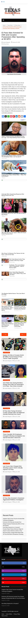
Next (22, 334)
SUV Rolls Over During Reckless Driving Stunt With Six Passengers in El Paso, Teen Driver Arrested (13, 384)
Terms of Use (5, 615)
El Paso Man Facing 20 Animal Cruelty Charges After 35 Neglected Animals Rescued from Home (13, 412)
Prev (6, 334)
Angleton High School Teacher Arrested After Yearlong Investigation (12, 590)
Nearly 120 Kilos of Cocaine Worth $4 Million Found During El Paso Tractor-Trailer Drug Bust (13, 356)
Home (3, 614)
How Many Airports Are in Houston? (11, 527)
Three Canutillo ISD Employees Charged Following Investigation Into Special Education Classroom (14, 436)
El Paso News (6, 44)
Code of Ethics (9, 614)
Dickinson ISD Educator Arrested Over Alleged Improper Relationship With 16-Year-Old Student (13, 524)
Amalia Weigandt (6, 42)
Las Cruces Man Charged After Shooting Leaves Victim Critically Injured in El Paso (13, 467)
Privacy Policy (17, 614)
